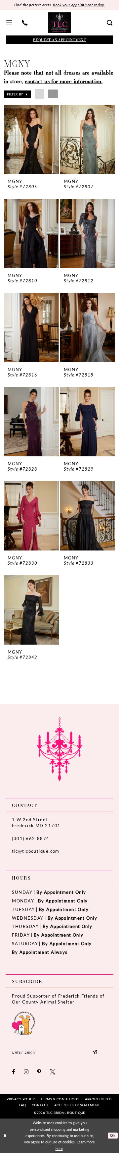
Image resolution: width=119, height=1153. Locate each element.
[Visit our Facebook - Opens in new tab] (13, 1071)
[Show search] (110, 23)
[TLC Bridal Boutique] (59, 22)
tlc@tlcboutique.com (35, 851)
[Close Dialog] (5, 1136)
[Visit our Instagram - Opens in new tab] (26, 1071)
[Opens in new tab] (23, 1022)
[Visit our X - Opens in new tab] (53, 1071)
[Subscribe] (95, 1052)
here (59, 1148)
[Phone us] (24, 23)
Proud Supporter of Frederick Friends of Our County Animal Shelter (58, 999)
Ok (112, 1135)
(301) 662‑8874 (30, 838)
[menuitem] (9, 23)
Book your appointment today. (79, 4)
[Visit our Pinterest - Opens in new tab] (39, 1071)
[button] (9, 23)
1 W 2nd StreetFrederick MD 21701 (36, 822)
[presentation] (31, 139)
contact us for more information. (63, 81)
